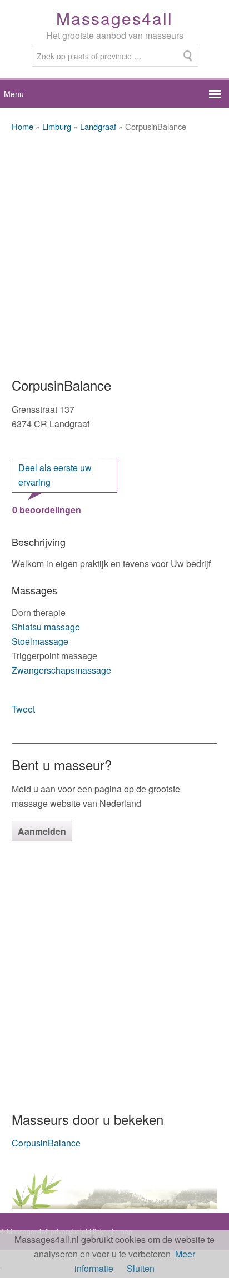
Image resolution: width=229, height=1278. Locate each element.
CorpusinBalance (46, 1142)
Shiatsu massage (46, 626)
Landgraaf (98, 126)
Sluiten (141, 1268)
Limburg (56, 126)
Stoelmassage (40, 641)
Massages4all (114, 18)
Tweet (23, 709)
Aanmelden (42, 831)
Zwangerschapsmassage (61, 670)
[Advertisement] (114, 255)
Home (22, 126)
